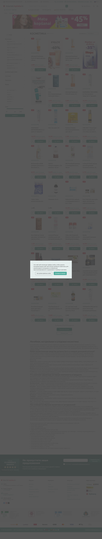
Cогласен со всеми (60, 273)
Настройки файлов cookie (44, 273)
